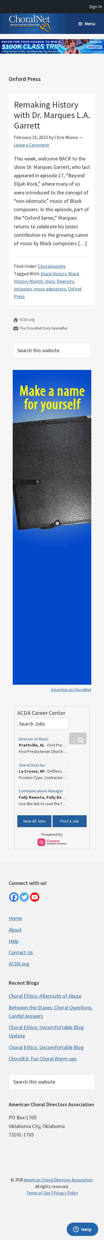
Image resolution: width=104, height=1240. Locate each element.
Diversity (65, 281)
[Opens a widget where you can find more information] (82, 1230)
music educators (50, 289)
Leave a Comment (31, 145)
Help (13, 941)
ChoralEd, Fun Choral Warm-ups (43, 1058)
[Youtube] (34, 897)
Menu (90, 23)
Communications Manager (41, 790)
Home (15, 918)
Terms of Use (38, 1193)
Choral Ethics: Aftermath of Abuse (45, 996)
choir (50, 281)
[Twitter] (24, 897)
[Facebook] (13, 897)
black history (53, 273)
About (15, 929)
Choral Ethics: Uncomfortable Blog (46, 1047)
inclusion (23, 289)
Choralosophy (52, 266)
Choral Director (32, 765)
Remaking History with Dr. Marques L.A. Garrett (52, 115)
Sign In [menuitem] (95, 6)
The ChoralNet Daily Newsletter (42, 328)
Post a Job (69, 821)
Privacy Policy (65, 1193)
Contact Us (21, 952)
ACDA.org (26, 319)
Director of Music (34, 739)
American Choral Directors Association (58, 1180)
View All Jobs (34, 821)
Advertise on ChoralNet (71, 689)
